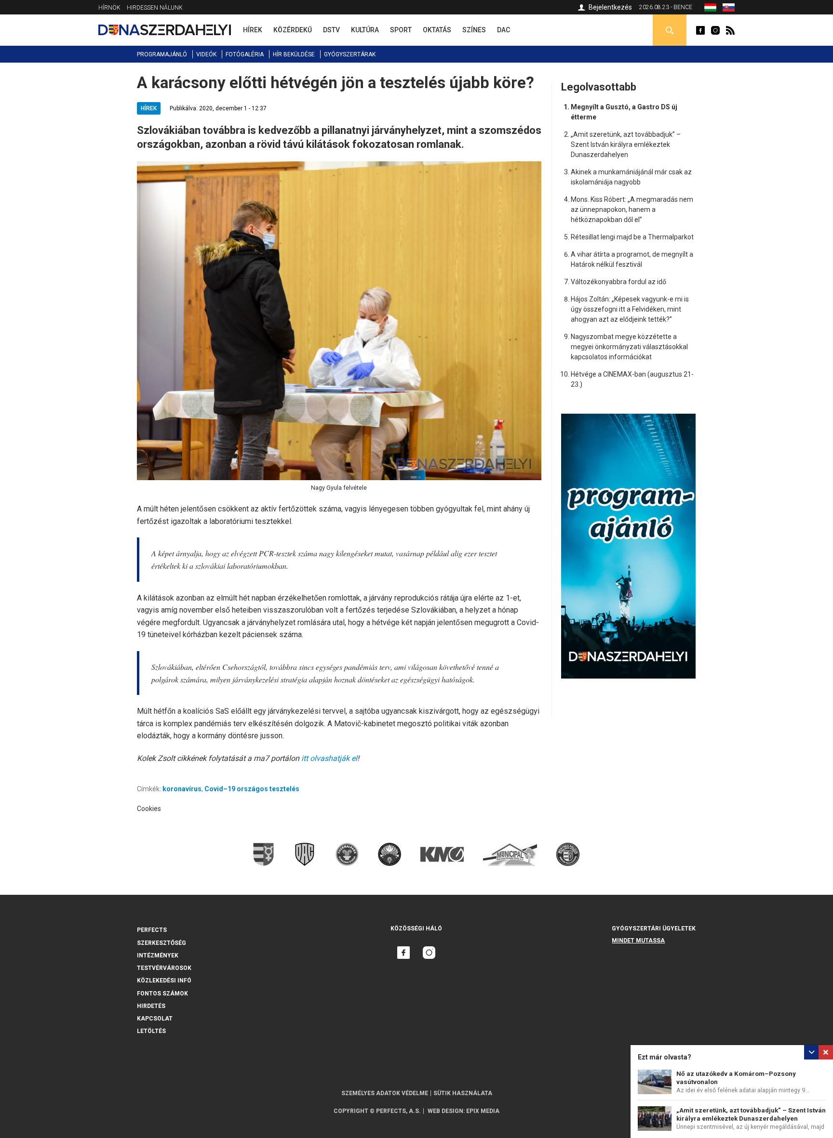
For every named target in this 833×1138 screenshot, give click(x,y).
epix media (482, 1111)
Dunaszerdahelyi (700, 30)
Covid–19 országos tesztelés (251, 789)
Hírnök (109, 7)
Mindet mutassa (638, 940)
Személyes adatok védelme (384, 1093)
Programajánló (162, 54)
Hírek (149, 108)
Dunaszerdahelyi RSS (730, 30)
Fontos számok (162, 993)
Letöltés (151, 1031)
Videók (206, 54)
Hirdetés (151, 1006)
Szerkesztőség (161, 943)
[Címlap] (164, 30)
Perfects (152, 930)
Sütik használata (462, 1093)
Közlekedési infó (164, 980)
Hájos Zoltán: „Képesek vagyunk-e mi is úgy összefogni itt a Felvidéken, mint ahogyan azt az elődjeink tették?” (630, 309)
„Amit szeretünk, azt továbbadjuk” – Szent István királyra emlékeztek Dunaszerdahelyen (626, 144)
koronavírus (182, 789)
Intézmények (157, 955)
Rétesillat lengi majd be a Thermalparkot (632, 237)
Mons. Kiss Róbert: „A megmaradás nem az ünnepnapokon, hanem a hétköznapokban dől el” (632, 209)
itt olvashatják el (329, 758)
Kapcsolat (155, 1018)
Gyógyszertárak (350, 54)
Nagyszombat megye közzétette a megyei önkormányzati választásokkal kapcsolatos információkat (629, 347)
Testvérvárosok (164, 968)
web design (445, 1111)
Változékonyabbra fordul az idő (618, 282)
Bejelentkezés (610, 7)
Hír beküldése (294, 54)
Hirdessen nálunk (155, 7)
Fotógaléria (245, 54)
